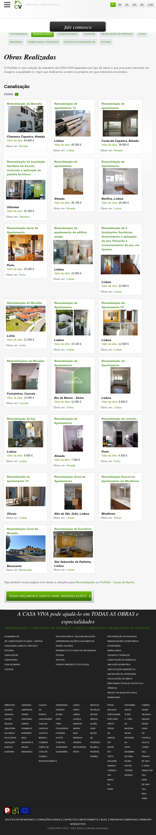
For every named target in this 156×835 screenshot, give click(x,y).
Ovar (92, 728)
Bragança (27, 752)
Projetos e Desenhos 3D (79, 42)
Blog (104, 819)
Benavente (25, 569)
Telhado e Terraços (118, 655)
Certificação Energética (121, 669)
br (120, 5)
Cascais (24, 403)
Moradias (16, 42)
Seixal (128, 733)
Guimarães (61, 752)
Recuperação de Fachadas (122, 637)
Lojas (142, 34)
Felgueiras (62, 728)
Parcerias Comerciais (124, 819)
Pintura (60, 660)
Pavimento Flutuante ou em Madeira (76, 651)
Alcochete (10, 738)
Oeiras (117, 517)
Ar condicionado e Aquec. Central (23, 641)
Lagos (76, 705)
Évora (59, 714)
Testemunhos (18, 34)
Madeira (77, 724)
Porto (22, 274)
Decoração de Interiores (121, 674)
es (127, 5)
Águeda (8, 724)
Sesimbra (129, 752)
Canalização (11, 655)
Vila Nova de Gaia (146, 780)
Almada (23, 146)
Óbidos (94, 719)
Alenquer (9, 742)
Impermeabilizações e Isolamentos (75, 641)
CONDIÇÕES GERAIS (48, 819)
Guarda (43, 756)
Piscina (60, 655)
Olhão (93, 724)
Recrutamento (89, 819)
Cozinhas (89, 34)
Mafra (76, 728)
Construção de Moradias (121, 660)
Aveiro (25, 724)
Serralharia (114, 651)
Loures (77, 719)
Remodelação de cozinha (119, 418)
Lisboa (70, 150)
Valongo (146, 714)
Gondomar (61, 747)
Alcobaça (9, 733)
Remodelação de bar (21, 418)
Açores (8, 710)
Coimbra (43, 742)
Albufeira (9, 728)
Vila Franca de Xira (146, 756)
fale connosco (78, 27)
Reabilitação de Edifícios (116, 34)
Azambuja (27, 728)
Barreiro (27, 733)
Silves (128, 761)
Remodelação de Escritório (73, 528)
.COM (150, 5)
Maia (75, 733)
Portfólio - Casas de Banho (117, 582)
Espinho (60, 710)
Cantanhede (45, 719)
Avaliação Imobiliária (118, 665)
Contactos (70, 819)
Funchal (60, 742)
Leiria (22, 345)
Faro (58, 724)
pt (113, 5)
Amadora (26, 705)
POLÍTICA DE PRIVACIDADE (20, 819)
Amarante (27, 710)
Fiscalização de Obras (119, 679)
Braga (25, 747)
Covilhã (43, 752)
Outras (105, 42)
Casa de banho (12, 665)
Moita (76, 752)
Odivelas (24, 216)
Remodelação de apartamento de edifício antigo (70, 232)
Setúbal (129, 756)
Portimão (112, 719)
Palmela (94, 747)
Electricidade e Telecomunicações (75, 637)
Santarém (130, 705)
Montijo (94, 705)
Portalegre (113, 714)
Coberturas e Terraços (43, 42)
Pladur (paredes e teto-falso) (72, 665)
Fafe (58, 719)
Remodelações (42, 34)
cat (134, 5)
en (142, 5)
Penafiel (95, 752)
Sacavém (112, 761)
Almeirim (9, 752)
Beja (24, 738)
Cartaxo (43, 728)
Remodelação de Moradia (24, 103)
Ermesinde (61, 705)
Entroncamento (48, 761)
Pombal (94, 756)
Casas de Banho (67, 34)
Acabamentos (11, 637)
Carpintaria (11, 660)
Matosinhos (79, 747)
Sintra (69, 407)
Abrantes (9, 705)
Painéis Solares (64, 646)
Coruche (44, 747)
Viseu (145, 798)
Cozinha (8, 669)
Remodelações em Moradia (25, 361)
